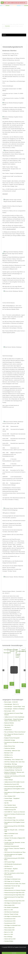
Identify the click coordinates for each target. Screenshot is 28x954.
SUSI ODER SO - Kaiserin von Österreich (14, 811)
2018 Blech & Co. (8, 757)
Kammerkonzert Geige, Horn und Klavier (14, 820)
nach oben (14, 952)
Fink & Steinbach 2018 (9, 817)
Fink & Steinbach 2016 (9, 796)
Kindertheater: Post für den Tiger (12, 885)
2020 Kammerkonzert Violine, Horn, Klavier (14, 883)
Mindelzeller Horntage (9, 740)
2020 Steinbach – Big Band (10, 868)
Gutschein (7, 26)
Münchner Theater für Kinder (11, 914)
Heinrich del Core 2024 (9, 939)
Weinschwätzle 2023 (9, 905)
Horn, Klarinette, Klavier (10, 805)
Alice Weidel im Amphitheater (11, 907)
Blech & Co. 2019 (8, 835)
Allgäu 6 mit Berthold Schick (11, 833)
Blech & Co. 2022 (8, 909)
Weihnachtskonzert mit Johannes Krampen (14, 890)
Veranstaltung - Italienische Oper (12, 750)
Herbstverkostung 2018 (10, 809)
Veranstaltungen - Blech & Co (11, 704)
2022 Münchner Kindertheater (11, 912)
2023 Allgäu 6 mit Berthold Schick (12, 925)
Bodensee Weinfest (9, 723)
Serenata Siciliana (8, 941)
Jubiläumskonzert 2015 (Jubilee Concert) (14, 782)
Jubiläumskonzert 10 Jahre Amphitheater (14, 717)
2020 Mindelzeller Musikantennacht (13, 864)
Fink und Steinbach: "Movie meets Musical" (14, 732)
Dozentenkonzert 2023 (9, 921)
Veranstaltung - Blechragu (10, 764)
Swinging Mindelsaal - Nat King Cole (13, 770)
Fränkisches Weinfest (9, 748)
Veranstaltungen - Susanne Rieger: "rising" (14, 706)
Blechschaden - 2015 (9, 711)
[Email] (25, 53)
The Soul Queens (8, 876)
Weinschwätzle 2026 (9, 930)
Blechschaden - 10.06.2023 (11, 702)
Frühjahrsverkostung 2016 (10, 807)
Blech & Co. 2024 (8, 934)
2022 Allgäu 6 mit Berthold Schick (12, 916)
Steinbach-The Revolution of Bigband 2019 (14, 838)
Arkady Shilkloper (8, 779)
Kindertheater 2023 (9, 888)
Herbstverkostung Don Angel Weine (13, 786)
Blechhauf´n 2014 (8, 752)
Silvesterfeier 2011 (8, 725)
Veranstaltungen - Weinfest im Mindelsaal (14, 708)
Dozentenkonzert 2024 (9, 923)
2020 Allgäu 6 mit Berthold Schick (12, 879)
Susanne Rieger (8, 800)
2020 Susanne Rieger (9, 862)
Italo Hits (6, 803)
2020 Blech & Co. (8, 866)
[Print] (23, 53)
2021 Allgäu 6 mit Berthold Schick (12, 903)
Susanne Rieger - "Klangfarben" (12, 798)
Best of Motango (8, 936)
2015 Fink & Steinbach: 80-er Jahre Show (14, 761)
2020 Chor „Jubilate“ (9, 871)
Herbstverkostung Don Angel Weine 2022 (14, 892)
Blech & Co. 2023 (8, 932)
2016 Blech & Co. (8, 755)
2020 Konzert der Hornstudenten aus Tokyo (14, 852)
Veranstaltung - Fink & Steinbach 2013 (13, 759)
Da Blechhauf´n (8, 729)
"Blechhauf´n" (7, 727)
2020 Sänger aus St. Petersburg (12, 881)
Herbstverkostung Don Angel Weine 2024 (14, 900)
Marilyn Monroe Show (9, 746)
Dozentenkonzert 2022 (9, 918)
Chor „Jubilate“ (7, 840)
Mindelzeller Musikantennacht (11, 846)
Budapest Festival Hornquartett (11, 738)
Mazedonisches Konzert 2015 (11, 784)
